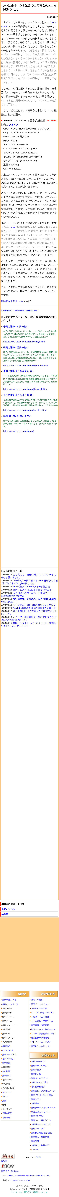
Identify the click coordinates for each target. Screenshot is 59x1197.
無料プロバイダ (9, 1000)
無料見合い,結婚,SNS (40, 1124)
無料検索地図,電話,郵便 (41, 1133)
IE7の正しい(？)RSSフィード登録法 (31, 586)
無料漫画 (35, 1103)
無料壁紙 (6, 1063)
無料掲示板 (36, 1074)
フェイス (13, 124)
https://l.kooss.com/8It (20, 1180)
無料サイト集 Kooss (12, 301)
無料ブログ (36, 1070)
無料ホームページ (10, 1004)
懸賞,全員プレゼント (40, 1112)
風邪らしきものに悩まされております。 (33, 590)
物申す (5, 1096)
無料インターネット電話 (42, 1095)
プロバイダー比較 (39, 1008)
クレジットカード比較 (41, 1042)
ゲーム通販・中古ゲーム (42, 1021)
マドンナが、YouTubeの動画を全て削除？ (34, 605)
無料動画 (6, 1071)
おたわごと (7, 1092)
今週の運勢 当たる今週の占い (18, 371)
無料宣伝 (6, 1046)
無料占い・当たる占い (41, 1120)
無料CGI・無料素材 (39, 1082)
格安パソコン (8, 1059)
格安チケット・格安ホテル (43, 1029)
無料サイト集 (48, 1055)
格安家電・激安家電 (40, 1025)
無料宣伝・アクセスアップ (43, 1091)
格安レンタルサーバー (41, 1046)
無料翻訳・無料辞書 (40, 1137)
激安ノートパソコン (40, 1004)
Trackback (18, 310)
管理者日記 (7, 1113)
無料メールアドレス (40, 1078)
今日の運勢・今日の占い (15, 326)
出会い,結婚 (7, 1050)
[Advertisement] (29, 468)
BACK (38, 1157)
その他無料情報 (38, 1086)
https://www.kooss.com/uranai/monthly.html (24, 410)
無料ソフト (36, 1099)
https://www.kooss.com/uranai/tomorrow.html (25, 365)
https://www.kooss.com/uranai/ (18, 431)
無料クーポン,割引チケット (43, 1107)
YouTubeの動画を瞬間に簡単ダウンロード (34, 608)
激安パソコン (8, 909)
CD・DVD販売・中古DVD (42, 1012)
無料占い (6, 1075)
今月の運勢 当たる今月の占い (18, 395)
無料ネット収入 (9, 1054)
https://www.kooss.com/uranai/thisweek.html (25, 389)
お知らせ (6, 1117)
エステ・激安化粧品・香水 (43, 1033)
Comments (6, 310)
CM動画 (34, 1149)
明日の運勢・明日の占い (15, 347)
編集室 (5, 914)
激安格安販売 (48, 994)
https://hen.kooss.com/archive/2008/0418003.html (28, 1176)
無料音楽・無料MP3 (40, 1145)
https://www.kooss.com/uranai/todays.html (24, 342)
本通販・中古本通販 (40, 1017)
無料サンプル (37, 1116)
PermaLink (31, 310)
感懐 (4, 1101)
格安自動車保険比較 (40, 1038)
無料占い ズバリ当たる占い (17, 416)
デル (13, 227)
